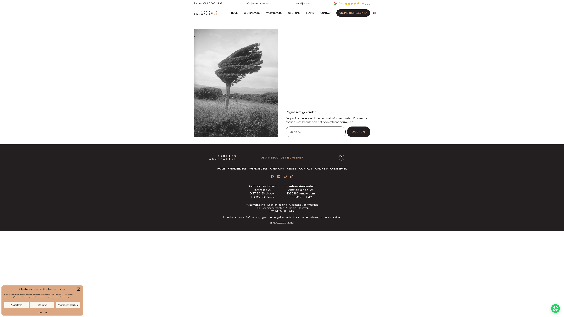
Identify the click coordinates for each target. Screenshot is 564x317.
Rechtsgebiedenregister (269, 207)
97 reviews (365, 4)
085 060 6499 (264, 197)
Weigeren (42, 305)
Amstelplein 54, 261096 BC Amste (300, 191)
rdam (311, 193)
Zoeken (358, 132)
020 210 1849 (303, 197)
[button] (78, 289)
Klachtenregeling (277, 204)
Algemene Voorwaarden (303, 204)
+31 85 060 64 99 (212, 3)
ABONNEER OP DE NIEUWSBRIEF (282, 157)
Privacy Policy (42, 312)
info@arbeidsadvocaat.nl (258, 3)
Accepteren (16, 305)
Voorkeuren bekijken (68, 305)
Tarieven (304, 207)
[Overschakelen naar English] (374, 12)
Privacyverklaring (255, 204)
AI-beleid (291, 207)
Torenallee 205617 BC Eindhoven (262, 191)
